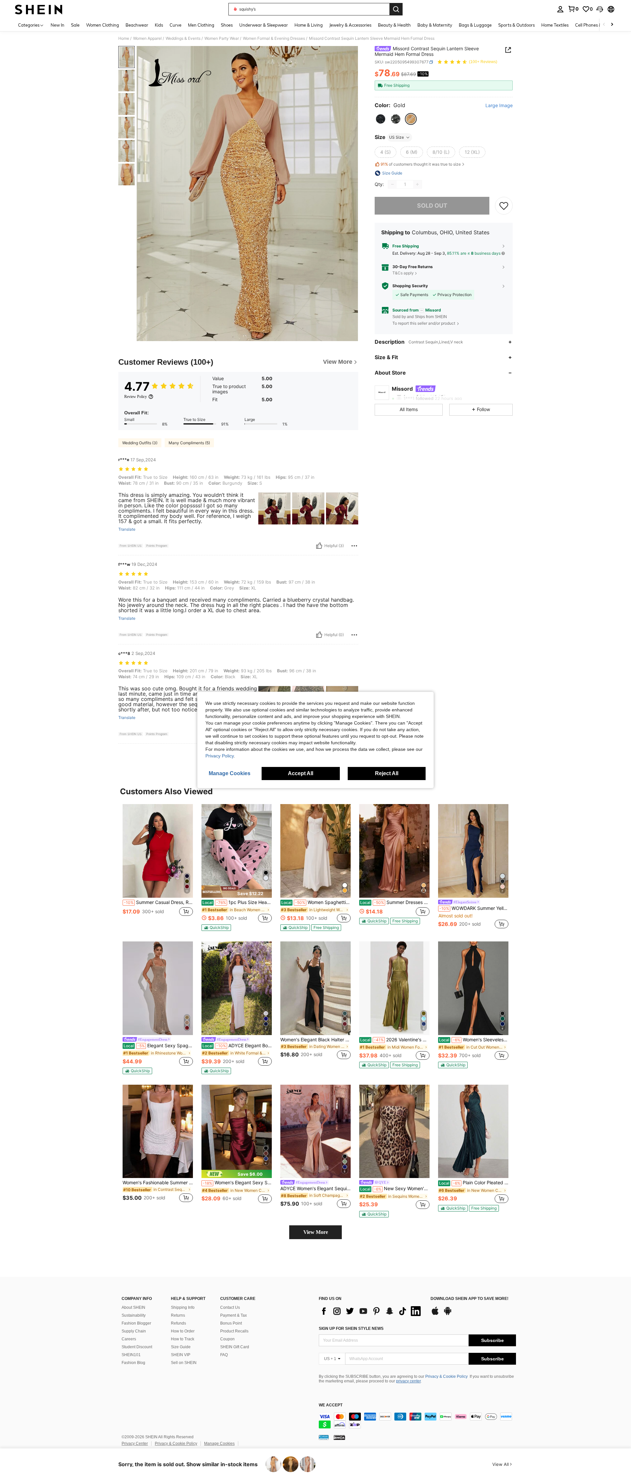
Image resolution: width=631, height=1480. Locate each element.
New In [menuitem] (57, 25)
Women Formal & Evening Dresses (274, 38)
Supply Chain (134, 1331)
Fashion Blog (133, 1362)
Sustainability (134, 1315)
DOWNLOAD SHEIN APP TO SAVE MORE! (469, 1299)
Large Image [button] (499, 105)
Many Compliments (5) (189, 442)
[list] (371, 1311)
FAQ (224, 1355)
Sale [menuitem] (75, 25)
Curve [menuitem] (175, 25)
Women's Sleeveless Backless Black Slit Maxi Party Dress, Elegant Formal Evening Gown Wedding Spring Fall (473, 1039)
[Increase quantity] (417, 184)
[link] (573, 9)
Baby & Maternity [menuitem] (434, 25)
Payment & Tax (233, 1315)
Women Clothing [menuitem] (102, 25)
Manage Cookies (219, 1443)
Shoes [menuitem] (227, 25)
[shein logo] (38, 9)
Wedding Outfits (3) (139, 442)
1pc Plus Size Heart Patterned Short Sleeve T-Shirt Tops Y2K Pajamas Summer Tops (237, 902)
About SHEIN (133, 1307)
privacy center (408, 1381)
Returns (178, 1315)
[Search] (396, 9)
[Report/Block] (354, 546)
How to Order (183, 1331)
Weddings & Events (183, 38)
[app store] (435, 1314)
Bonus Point (231, 1323)
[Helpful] (319, 546)
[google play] (447, 1314)
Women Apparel (147, 38)
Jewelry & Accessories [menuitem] (350, 25)
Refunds (178, 1323)
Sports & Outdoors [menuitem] (516, 25)
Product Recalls (234, 1331)
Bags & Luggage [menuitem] (475, 25)
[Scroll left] (604, 24)
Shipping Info (183, 1307)
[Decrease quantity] (392, 184)
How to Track (182, 1339)
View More (315, 1232)
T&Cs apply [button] (403, 272)
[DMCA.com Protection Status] (339, 1437)
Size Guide (181, 1347)
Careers (129, 1339)
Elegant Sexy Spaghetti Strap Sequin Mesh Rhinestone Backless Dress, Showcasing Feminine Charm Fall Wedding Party (158, 1045)
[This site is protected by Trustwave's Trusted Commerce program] (324, 1437)
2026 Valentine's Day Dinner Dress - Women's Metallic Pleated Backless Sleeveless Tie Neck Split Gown (395, 1039)
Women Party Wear (221, 38)
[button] (600, 9)
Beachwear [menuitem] (137, 25)
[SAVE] (504, 206)
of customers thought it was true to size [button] (421, 164)
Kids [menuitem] (159, 25)
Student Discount (137, 1347)
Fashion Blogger (136, 1323)
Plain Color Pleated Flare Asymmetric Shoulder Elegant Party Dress (473, 1182)
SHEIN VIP (180, 1355)
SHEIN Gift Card (234, 1347)
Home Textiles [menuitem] (555, 25)
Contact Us (230, 1307)
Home (123, 38)
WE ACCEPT (330, 1405)
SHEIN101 (131, 1355)
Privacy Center (135, 1443)
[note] (236, 891)
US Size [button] (396, 137)
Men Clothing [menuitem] (201, 25)
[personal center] (560, 9)
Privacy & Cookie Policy (446, 1376)
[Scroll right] (612, 24)
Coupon (227, 1339)
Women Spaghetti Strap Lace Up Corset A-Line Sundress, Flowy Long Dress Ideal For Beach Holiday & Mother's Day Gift (316, 902)
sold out (432, 205)
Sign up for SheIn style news (351, 1328)
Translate (126, 529)
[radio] (380, 119)
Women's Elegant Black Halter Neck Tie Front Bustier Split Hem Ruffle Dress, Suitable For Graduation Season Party (315, 1039)
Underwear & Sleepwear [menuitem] (263, 25)
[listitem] (158, 867)
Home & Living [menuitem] (308, 25)
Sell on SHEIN (184, 1362)
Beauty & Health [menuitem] (394, 25)
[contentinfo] (417, 1420)
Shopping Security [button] (410, 286)
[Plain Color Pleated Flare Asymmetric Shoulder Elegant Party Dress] (473, 1131)
